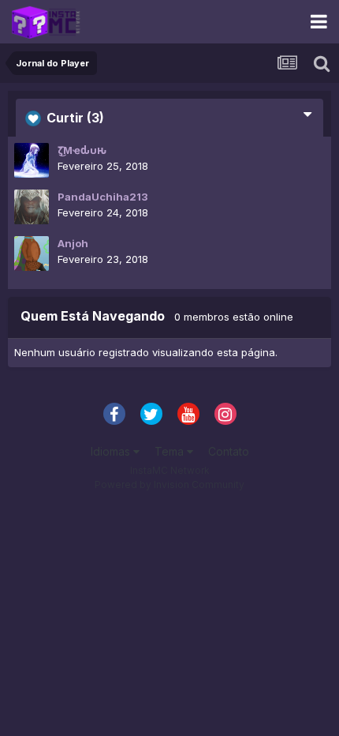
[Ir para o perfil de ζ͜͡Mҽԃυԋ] (31, 160)
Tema (171, 451)
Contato (228, 451)
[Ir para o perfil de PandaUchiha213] (31, 207)
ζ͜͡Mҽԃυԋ (82, 150)
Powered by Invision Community (169, 484)
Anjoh (73, 243)
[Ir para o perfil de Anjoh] (31, 253)
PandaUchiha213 (103, 196)
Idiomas (112, 451)
